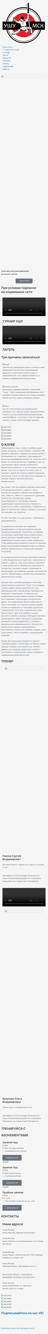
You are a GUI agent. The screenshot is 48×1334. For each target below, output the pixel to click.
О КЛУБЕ (6, 53)
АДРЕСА (5, 69)
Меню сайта (7, 47)
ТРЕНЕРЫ (6, 61)
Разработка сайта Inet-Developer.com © (17, 1328)
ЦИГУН (5, 55)
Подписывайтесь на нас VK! (22, 1313)
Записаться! (12, 1158)
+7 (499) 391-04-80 (10, 50)
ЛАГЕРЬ (5, 64)
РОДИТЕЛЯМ (7, 67)
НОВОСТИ (6, 58)
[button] (24, 47)
